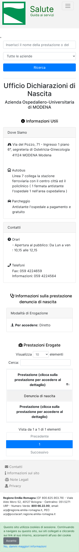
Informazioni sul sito (22, 473)
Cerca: (13, 362)
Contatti (15, 467)
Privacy (14, 486)
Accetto (11, 540)
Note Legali (18, 479)
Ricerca (40, 67)
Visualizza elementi (39, 354)
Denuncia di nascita (39, 396)
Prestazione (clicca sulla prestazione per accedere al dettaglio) (38, 380)
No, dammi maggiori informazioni (25, 546)
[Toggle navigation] (68, 6)
